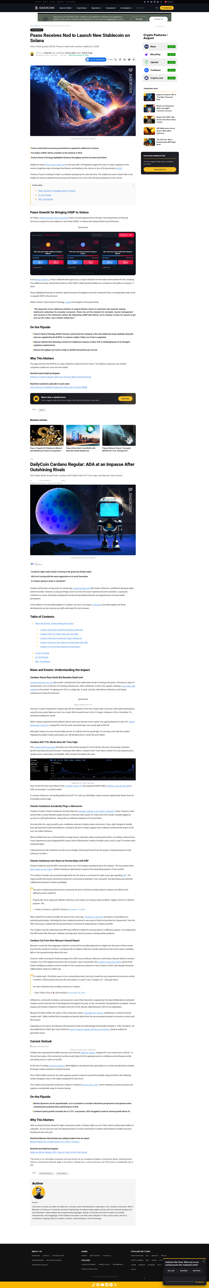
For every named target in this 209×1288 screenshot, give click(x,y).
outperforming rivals (82, 588)
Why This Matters (45, 199)
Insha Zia (47, 53)
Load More (83, 1234)
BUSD (119, 168)
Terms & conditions (89, 1269)
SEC (147, 1255)
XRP (124, 875)
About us (38, 2)
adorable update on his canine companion (97, 811)
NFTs (159, 1265)
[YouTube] (151, 2)
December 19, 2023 (76, 993)
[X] (161, 2)
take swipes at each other (41, 869)
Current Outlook (42, 653)
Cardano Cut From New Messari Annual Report (60, 646)
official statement (42, 279)
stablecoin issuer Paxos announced (54, 218)
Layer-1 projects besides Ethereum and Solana (89, 1029)
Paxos (42, 410)
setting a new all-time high (118, 786)
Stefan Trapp (87, 53)
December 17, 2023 (76, 909)
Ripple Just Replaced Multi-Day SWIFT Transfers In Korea (165, 108)
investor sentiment (57, 1065)
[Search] (157, 8)
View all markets (52, 235)
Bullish (171, 1271)
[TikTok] (145, 2)
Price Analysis (62, 1173)
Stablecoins (37, 26)
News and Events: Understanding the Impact (54, 623)
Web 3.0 (164, 1255)
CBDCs (154, 1260)
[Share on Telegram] (129, 60)
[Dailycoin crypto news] (44, 7)
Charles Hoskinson (46, 1173)
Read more (36, 1223)
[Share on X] (115, 60)
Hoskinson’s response (93, 917)
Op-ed (133, 1269)
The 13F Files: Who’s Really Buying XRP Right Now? (166, 142)
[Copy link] (134, 60)
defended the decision (93, 1013)
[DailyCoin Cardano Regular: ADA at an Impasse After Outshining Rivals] (39, 1199)
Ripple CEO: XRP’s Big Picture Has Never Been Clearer (166, 119)
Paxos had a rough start (55, 165)
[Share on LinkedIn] (125, 60)
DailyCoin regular (87, 1052)
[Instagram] (158, 2)
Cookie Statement (88, 1264)
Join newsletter (71, 2)
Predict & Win (126, 235)
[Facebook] (148, 2)
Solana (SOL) (37, 30)
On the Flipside (44, 195)
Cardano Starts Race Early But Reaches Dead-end (61, 630)
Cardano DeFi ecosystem (44, 747)
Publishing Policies (39, 1265)
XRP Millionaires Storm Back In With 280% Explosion (166, 130)
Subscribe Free (160, 169)
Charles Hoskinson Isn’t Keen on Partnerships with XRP (64, 642)
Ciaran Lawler (70, 53)
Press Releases (38, 1260)
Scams (133, 1265)
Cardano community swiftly (110, 962)
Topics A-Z (107, 1255)
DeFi (147, 1260)
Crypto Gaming (137, 1260)
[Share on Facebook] (120, 60)
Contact (52, 2)
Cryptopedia (95, 1255)
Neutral (197, 1271)
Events (45, 2)
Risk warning (118, 1264)
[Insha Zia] (32, 54)
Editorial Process (53, 1260)
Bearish (184, 1271)
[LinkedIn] (154, 2)
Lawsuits (154, 1255)
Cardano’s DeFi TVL (73, 786)
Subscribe (168, 8)
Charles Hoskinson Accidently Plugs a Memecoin (61, 638)
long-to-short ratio (90, 1085)
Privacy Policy (104, 1264)
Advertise (60, 2)
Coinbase (151, 1265)
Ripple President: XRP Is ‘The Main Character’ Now (166, 97)
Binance (142, 1265)
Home (31, 26)
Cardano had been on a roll (41, 682)
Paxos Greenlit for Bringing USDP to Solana (56, 191)
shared (68, 302)
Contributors (58, 1255)
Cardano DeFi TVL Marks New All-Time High (59, 634)
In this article (37, 185)
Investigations (137, 1255)
